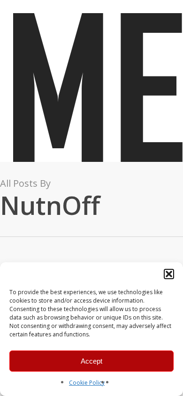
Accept (91, 361)
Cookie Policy (87, 383)
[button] (169, 274)
